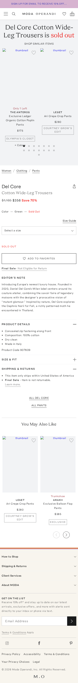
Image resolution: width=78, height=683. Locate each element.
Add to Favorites (41, 258)
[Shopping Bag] (72, 13)
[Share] (74, 186)
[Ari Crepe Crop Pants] (58, 76)
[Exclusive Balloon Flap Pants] (58, 464)
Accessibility (32, 654)
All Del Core (39, 397)
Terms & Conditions (56, 654)
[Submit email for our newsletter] (71, 621)
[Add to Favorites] (33, 52)
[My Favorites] (64, 14)
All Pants (39, 405)
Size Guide (69, 220)
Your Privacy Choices (16, 661)
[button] (69, 533)
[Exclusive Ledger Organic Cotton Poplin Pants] (20, 76)
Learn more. (13, 384)
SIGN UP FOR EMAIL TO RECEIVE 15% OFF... (39, 3)
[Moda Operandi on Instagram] (7, 643)
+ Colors (20, 145)
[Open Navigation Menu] (5, 13)
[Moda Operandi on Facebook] (39, 643)
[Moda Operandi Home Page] (39, 14)
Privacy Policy (11, 654)
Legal (36, 661)
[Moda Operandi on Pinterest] (71, 643)
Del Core (11, 186)
